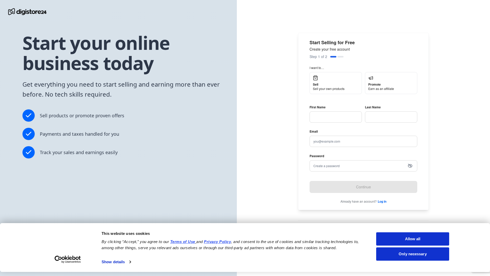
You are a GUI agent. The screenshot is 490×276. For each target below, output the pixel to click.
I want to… (317, 67)
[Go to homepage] (27, 11)
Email (314, 131)
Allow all (413, 239)
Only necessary (412, 254)
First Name (318, 107)
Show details (113, 262)
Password (317, 156)
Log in (382, 201)
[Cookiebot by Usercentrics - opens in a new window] (67, 259)
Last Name (373, 107)
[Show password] (410, 165)
